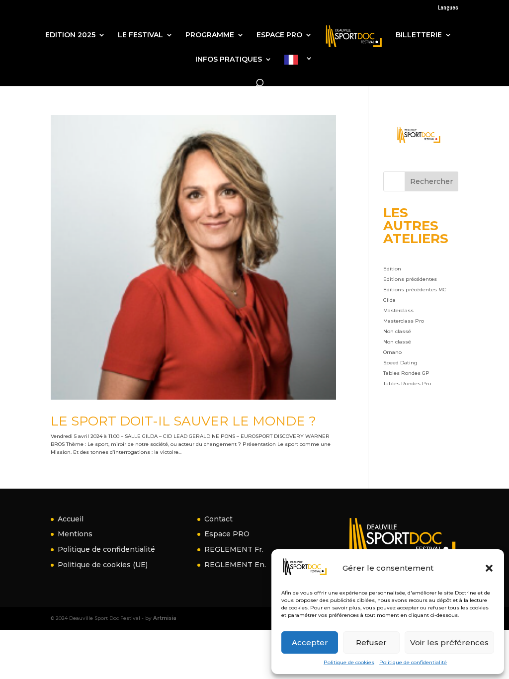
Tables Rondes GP (406, 373)
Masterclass (398, 310)
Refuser (371, 642)
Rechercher (431, 181)
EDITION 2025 (70, 35)
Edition (392, 268)
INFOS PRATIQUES (228, 60)
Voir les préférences (449, 642)
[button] (489, 568)
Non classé (397, 331)
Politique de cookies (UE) (103, 564)
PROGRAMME (209, 35)
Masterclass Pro (403, 321)
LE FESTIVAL (140, 35)
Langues (448, 7)
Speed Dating (400, 362)
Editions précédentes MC (414, 289)
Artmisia (164, 618)
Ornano (392, 352)
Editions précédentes (410, 279)
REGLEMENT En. (235, 564)
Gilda (389, 300)
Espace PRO (227, 533)
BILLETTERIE (419, 35)
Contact (218, 518)
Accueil (71, 518)
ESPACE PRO (279, 35)
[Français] (298, 68)
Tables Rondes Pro (407, 383)
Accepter (310, 642)
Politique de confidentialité (413, 662)
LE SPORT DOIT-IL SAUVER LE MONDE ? (183, 421)
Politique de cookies (349, 662)
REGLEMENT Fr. (233, 549)
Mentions (75, 533)
